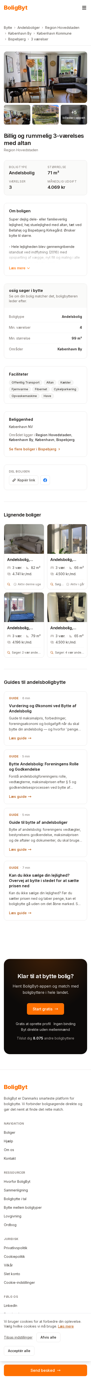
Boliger (9, 1132)
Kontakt (10, 1158)
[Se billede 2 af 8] (17, 115)
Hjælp (8, 1141)
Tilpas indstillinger (18, 1337)
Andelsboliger (28, 27)
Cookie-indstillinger (19, 1282)
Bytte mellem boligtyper (23, 1207)
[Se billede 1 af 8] (45, 77)
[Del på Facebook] (45, 480)
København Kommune (54, 33)
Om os (9, 1150)
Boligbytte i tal (15, 1199)
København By (20, 33)
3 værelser (39, 39)
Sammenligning (16, 1190)
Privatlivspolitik (15, 1248)
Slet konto (12, 1274)
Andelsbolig (22, 172)
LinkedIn (10, 1305)
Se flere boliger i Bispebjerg (32, 449)
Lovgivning (12, 1216)
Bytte (8, 27)
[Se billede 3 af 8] (45, 115)
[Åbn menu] (84, 8)
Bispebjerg (17, 39)
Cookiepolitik (14, 1256)
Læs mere (17, 268)
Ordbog (10, 1225)
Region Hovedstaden (62, 27)
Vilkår (8, 1265)
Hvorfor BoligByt (17, 1181)
